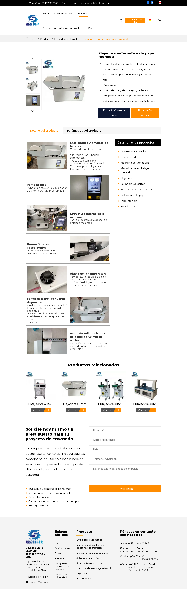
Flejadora (126, 178)
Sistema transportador (89, 562)
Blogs (91, 27)
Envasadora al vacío (133, 151)
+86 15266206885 (50, 2)
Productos (83, 13)
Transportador (129, 157)
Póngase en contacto (135, 20)
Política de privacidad (61, 576)
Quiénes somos (63, 13)
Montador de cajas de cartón (139, 189)
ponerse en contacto (145, 113)
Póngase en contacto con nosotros (62, 27)
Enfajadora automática (67, 39)
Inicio (45, 13)
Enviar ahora (125, 488)
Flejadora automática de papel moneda (106, 39)
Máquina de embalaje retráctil (93, 568)
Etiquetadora (129, 200)
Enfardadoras (83, 578)
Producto (45, 39)
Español (156, 20)
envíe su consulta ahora (114, 113)
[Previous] (32, 58)
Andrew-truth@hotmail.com (95, 2)
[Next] (32, 111)
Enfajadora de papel (133, 195)
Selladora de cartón (133, 184)
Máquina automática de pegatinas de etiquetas (90, 546)
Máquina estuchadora (135, 162)
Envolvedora (128, 206)
